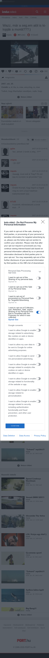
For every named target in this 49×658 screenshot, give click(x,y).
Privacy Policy (40, 436)
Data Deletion (9, 436)
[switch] (38, 278)
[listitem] (24, 272)
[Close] (43, 222)
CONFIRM (15, 426)
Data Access (24, 436)
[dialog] (24, 329)
